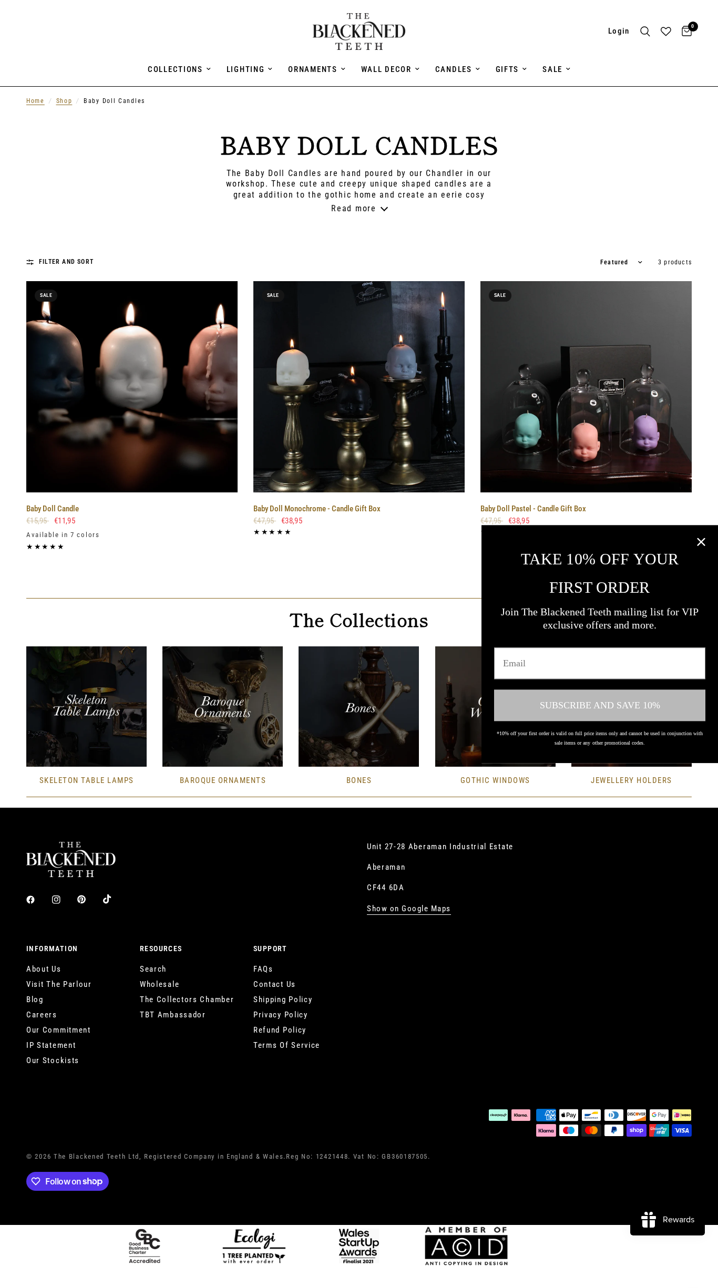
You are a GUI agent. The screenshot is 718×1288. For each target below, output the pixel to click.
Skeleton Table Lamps (86, 780)
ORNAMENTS (312, 69)
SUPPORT (270, 948)
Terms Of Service (286, 1045)
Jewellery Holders (631, 780)
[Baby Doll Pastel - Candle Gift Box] (586, 386)
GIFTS (507, 69)
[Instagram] (63, 899)
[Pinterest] (88, 899)
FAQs (263, 969)
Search (153, 969)
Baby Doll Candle (52, 508)
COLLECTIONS (175, 69)
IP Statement (51, 1045)
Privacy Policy (280, 1014)
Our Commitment (58, 1030)
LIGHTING (246, 69)
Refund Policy (279, 1030)
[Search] (645, 31)
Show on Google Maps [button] (409, 908)
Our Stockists (52, 1060)
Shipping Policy (283, 999)
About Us (43, 969)
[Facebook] (37, 899)
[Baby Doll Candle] (132, 386)
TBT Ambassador (173, 1014)
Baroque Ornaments (223, 780)
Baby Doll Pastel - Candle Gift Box (533, 508)
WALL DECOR (386, 69)
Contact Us (274, 984)
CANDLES (453, 69)
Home (35, 101)
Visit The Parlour (59, 984)
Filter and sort (66, 261)
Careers (41, 1014)
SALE (552, 69)
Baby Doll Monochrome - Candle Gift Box (317, 508)
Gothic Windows (495, 780)
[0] (684, 31)
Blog (35, 999)
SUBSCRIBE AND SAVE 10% (600, 705)
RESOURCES (161, 948)
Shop (64, 101)
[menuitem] (179, 69)
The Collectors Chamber (187, 999)
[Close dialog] (701, 541)
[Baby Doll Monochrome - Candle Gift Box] (359, 386)
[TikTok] (114, 899)
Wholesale (159, 984)
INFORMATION (52, 948)
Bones (359, 780)
